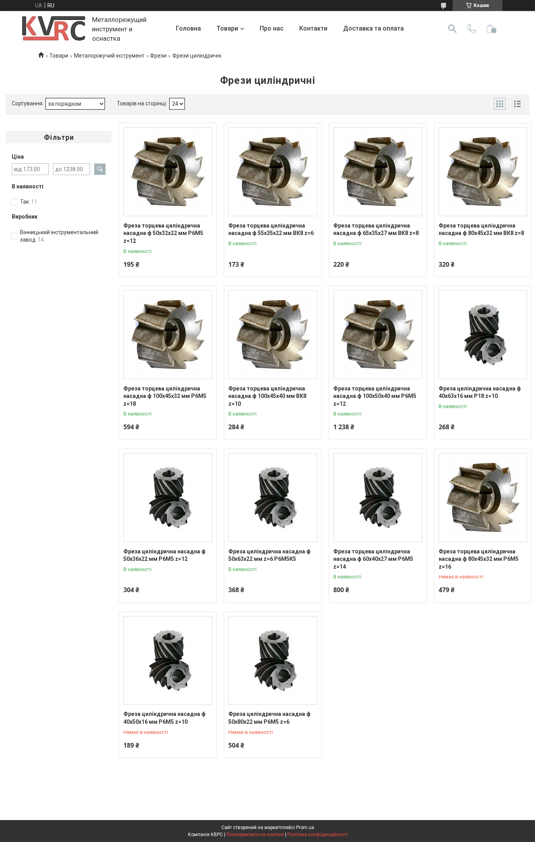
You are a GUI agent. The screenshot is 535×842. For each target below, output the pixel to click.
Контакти (313, 28)
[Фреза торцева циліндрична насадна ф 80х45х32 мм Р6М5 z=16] (483, 497)
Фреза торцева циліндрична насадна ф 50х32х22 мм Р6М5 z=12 (163, 233)
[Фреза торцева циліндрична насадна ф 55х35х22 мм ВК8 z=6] (272, 171)
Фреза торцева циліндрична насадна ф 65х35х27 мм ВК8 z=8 (376, 229)
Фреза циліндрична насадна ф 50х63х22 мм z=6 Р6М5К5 (269, 555)
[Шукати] (452, 28)
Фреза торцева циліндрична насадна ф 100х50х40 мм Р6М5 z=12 (374, 396)
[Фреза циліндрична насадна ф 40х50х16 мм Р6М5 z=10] (167, 660)
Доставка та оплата (373, 28)
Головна (188, 28)
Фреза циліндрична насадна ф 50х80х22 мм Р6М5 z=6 (269, 718)
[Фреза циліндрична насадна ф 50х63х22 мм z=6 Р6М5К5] (272, 497)
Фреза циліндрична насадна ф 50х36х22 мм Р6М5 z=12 (164, 555)
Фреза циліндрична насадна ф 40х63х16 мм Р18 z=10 (480, 392)
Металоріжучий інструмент (109, 55)
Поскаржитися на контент (255, 834)
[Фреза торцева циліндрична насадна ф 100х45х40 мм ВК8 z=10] (272, 334)
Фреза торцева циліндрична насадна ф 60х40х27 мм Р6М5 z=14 (373, 559)
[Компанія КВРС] (54, 28)
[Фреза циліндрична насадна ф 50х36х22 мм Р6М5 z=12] (167, 497)
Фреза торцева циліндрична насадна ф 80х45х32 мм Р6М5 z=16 (479, 559)
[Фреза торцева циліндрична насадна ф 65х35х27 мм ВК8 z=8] (377, 171)
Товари (227, 28)
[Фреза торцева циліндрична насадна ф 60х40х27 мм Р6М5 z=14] (377, 497)
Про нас (272, 28)
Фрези (158, 55)
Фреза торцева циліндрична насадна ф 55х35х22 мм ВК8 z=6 (271, 229)
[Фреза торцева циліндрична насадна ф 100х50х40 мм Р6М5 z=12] (377, 334)
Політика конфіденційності (317, 834)
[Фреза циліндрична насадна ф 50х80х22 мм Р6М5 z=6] (272, 660)
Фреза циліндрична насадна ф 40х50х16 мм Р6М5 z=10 (164, 718)
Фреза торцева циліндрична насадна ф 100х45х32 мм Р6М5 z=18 (164, 396)
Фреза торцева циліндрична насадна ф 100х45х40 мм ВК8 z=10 (267, 396)
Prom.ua (305, 827)
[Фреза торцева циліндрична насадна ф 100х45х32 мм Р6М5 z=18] (167, 334)
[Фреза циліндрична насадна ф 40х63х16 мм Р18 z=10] (483, 334)
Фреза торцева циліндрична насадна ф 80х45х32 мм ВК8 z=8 (481, 229)
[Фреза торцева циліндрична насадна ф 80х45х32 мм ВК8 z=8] (483, 171)
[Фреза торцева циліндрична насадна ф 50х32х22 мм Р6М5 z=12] (167, 171)
